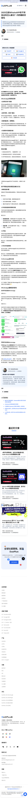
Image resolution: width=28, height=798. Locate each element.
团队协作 (3, 676)
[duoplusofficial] (6, 746)
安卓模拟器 (4, 657)
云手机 (3, 644)
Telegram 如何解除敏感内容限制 (11, 404)
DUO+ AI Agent (5, 660)
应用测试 (3, 598)
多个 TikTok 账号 (5, 625)
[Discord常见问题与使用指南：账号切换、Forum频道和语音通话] (14, 476)
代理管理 (3, 681)
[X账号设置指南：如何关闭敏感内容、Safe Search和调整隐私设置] (14, 442)
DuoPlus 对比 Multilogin (7, 697)
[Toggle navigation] (25, 5)
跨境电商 (3, 593)
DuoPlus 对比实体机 (6, 705)
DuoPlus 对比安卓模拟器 (7, 700)
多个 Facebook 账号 (6, 614)
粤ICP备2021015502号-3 (13, 789)
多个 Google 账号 (6, 617)
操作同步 (3, 668)
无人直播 (3, 606)
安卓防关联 (4, 654)
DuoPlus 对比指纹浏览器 (7, 703)
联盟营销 (3, 595)
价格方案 (3, 641)
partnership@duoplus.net (8, 760)
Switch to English (23, 0)
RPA (2, 670)
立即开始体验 (14, 562)
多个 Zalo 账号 (5, 630)
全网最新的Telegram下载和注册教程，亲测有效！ (15, 406)
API (2, 673)
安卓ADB (4, 678)
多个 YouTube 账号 (6, 627)
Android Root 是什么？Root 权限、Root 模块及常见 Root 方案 (13, 521)
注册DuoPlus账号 (7, 359)
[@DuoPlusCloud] (17, 746)
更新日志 (3, 780)
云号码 (3, 646)
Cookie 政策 (4, 794)
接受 (22, 795)
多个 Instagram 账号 (6, 619)
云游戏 (3, 590)
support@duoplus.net (7, 764)
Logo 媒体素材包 (5, 777)
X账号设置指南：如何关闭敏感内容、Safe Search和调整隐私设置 (13, 453)
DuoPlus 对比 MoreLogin (7, 695)
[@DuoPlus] (3, 746)
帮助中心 (3, 772)
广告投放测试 (4, 601)
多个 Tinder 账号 (5, 633)
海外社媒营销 (4, 603)
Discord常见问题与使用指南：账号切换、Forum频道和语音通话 (13, 487)
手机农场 (3, 652)
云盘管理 (3, 686)
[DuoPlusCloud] (10, 746)
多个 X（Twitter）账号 (7, 622)
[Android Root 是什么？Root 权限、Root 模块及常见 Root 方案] (14, 510)
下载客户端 (4, 775)
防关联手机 (4, 649)
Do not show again (14, 2)
